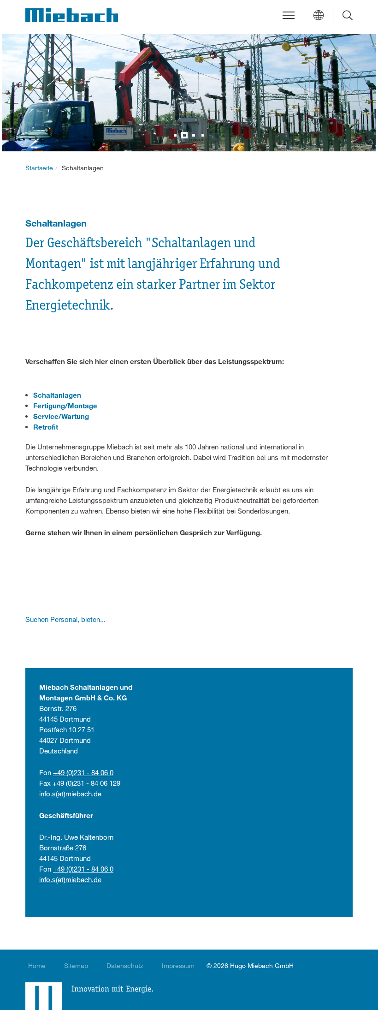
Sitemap (76, 965)
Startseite (39, 168)
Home (37, 965)
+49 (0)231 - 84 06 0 (83, 772)
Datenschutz (124, 965)
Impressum (178, 965)
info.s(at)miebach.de (70, 793)
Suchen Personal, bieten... (65, 619)
